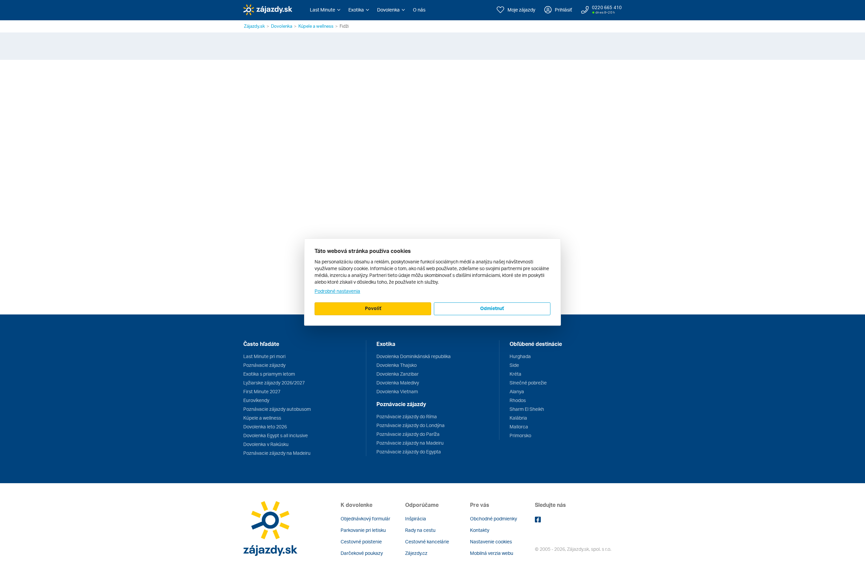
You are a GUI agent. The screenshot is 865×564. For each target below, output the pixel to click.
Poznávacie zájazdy (264, 365)
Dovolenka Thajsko (396, 365)
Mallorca (519, 426)
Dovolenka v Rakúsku (266, 444)
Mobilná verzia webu (491, 553)
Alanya (517, 391)
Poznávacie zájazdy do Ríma (406, 416)
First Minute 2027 (261, 391)
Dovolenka (281, 26)
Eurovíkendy (256, 400)
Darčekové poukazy (362, 553)
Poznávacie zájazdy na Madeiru (277, 453)
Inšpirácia (415, 518)
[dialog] (432, 282)
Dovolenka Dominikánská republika (413, 356)
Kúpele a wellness (315, 26)
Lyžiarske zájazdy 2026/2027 (274, 382)
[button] (325, 10)
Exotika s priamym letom (269, 374)
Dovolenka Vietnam (397, 391)
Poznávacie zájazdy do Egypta (408, 451)
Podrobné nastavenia (337, 291)
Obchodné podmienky (493, 518)
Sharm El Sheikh (527, 409)
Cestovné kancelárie (427, 541)
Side (514, 365)
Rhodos (518, 400)
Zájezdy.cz (416, 553)
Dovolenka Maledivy (397, 382)
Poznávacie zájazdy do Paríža (408, 434)
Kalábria (518, 418)
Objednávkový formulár (365, 518)
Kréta (515, 374)
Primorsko (520, 435)
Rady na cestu (420, 530)
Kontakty (479, 530)
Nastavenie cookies (491, 541)
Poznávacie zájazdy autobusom (277, 409)
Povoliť (373, 308)
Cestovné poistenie (361, 541)
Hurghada (520, 356)
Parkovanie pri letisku (363, 530)
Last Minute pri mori (264, 356)
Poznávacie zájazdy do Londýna (410, 425)
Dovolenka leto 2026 (265, 426)
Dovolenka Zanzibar (397, 374)
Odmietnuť (492, 308)
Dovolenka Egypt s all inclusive (275, 435)
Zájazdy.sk (254, 26)
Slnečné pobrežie (528, 382)
